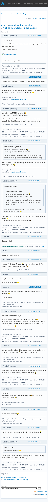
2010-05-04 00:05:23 (34, 237)
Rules (8, 14)
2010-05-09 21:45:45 (34, 442)
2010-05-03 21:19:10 (34, 141)
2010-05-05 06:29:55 (34, 346)
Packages (11, 4)
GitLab (23, 4)
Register (19, 14)
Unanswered (42, 18)
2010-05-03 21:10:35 (34, 86)
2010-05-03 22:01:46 (34, 181)
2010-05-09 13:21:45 (34, 409)
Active (35, 18)
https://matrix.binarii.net (18, 100)
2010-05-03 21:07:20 (34, 77)
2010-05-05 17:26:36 (34, 389)
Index (3, 14)
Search (13, 14)
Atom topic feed (42, 492)
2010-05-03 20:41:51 (34, 36)
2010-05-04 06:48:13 (34, 260)
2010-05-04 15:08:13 (34, 287)
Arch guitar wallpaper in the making (20, 28)
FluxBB (44, 494)
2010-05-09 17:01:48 (34, 428)
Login (25, 14)
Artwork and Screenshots (21, 25)
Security (30, 4)
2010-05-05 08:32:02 (34, 366)
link (43, 246)
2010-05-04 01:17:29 (34, 251)
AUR (36, 4)
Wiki (18, 4)
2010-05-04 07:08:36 (34, 274)
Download (43, 4)
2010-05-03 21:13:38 (34, 108)
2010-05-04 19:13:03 (34, 311)
